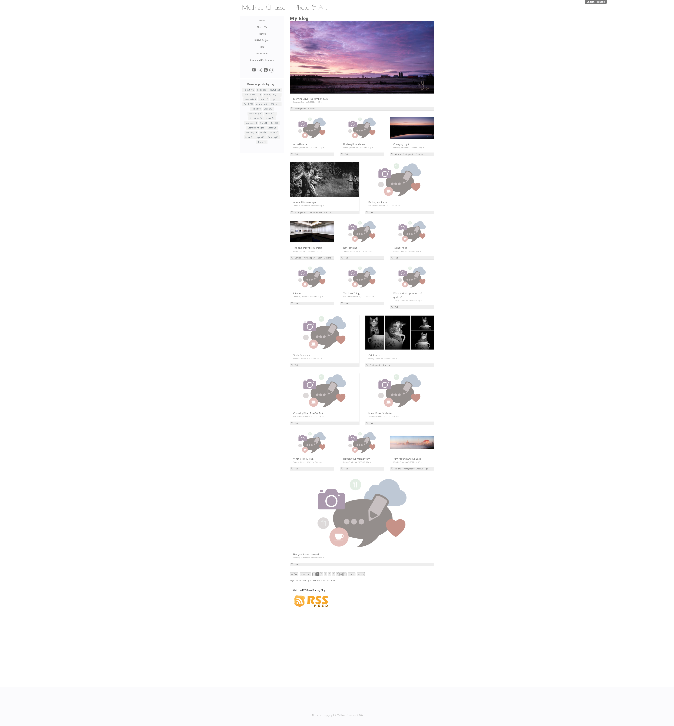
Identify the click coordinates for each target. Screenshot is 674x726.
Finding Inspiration (378, 202)
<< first (294, 574)
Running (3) (273, 137)
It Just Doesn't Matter (380, 413)
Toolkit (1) (256, 108)
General (298, 257)
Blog (262, 47)
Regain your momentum (356, 459)
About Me (262, 27)
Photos (262, 34)
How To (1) (270, 113)
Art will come (300, 144)
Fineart (319, 212)
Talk (296, 154)
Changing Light (401, 144)
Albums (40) (261, 104)
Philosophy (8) (255, 113)
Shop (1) (263, 123)
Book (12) (263, 99)
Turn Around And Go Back (407, 459)
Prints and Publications (262, 60)
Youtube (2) (275, 89)
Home (262, 20)
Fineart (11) (249, 89)
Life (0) (263, 132)
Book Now (261, 53)
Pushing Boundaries (354, 144)
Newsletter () (251, 123)
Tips (426, 468)
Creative (419, 154)
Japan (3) (261, 137)
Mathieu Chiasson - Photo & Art (284, 7)
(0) (260, 94)
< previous (305, 574)
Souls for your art (302, 355)
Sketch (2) (270, 118)
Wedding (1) (251, 132)
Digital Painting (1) (256, 127)
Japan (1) (249, 137)
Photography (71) (272, 94)
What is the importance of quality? (407, 295)
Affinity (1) (275, 104)
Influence (298, 293)
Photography (300, 108)
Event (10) (248, 104)
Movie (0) (274, 132)
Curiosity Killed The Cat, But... (309, 413)
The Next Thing (351, 293)
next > (351, 574)
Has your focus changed (306, 554)
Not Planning (350, 248)
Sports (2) (272, 127)
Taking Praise (400, 248)
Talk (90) (275, 123)
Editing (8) (261, 89)
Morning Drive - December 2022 (310, 99)
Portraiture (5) (256, 118)
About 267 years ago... (305, 202)
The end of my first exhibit (307, 248)
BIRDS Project (262, 40)
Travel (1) (262, 142)
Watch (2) (268, 108)
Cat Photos (374, 355)
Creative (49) (249, 94)
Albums (311, 108)
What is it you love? (304, 459)
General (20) (250, 99)
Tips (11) (275, 99)
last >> (361, 574)
